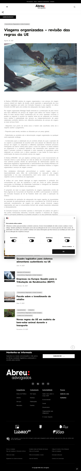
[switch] (31, 240)
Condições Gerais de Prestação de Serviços (38, 449)
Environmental (46, 399)
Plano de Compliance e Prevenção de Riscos (16, 451)
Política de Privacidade (34, 451)
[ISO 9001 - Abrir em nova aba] (8, 439)
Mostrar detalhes (67, 246)
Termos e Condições (10, 449)
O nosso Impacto (47, 417)
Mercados (19, 405)
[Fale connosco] (77, 469)
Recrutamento (30, 1)
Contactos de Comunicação (58, 458)
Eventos (32, 405)
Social (44, 403)
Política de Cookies (10, 454)
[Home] (18, 375)
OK (63, 251)
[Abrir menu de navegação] (7, 7)
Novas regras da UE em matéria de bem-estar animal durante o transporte (36, 323)
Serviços (18, 401)
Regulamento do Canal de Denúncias (14, 458)
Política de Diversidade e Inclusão (36, 454)
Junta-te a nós (64, 394)
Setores (18, 397)
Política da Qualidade (56, 451)
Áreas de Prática (21, 394)
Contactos (52, 1)
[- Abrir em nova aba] (17, 426)
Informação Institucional (57, 454)
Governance (46, 407)
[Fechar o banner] (74, 218)
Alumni (35, 1)
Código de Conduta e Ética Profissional (60, 449)
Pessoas (62, 390)
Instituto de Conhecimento (43, 1)
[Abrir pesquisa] (74, 7)
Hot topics (33, 394)
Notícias (32, 397)
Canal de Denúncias (33, 458)
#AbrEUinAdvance (8, 17)
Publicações (33, 401)
